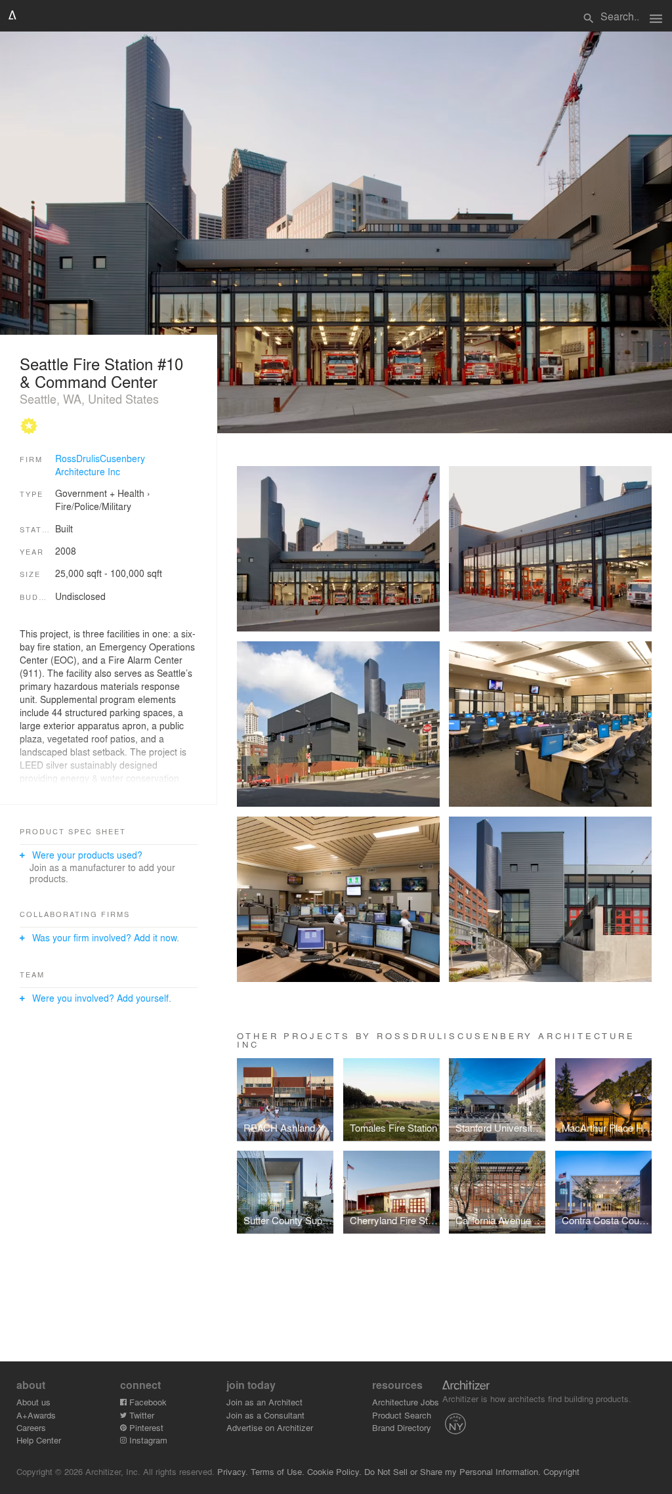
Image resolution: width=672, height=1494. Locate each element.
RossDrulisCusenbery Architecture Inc (100, 465)
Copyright (561, 1471)
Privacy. (232, 1471)
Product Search (401, 1415)
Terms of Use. (277, 1471)
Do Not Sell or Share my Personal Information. (452, 1471)
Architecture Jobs (405, 1402)
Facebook (147, 1402)
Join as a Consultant (265, 1415)
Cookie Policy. (334, 1471)
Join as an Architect (264, 1402)
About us (33, 1402)
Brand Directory (401, 1427)
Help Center (38, 1440)
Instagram (147, 1440)
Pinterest (145, 1427)
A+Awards (36, 1415)
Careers (31, 1427)
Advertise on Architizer (269, 1427)
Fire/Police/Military (93, 506)
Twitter (140, 1415)
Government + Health (99, 493)
